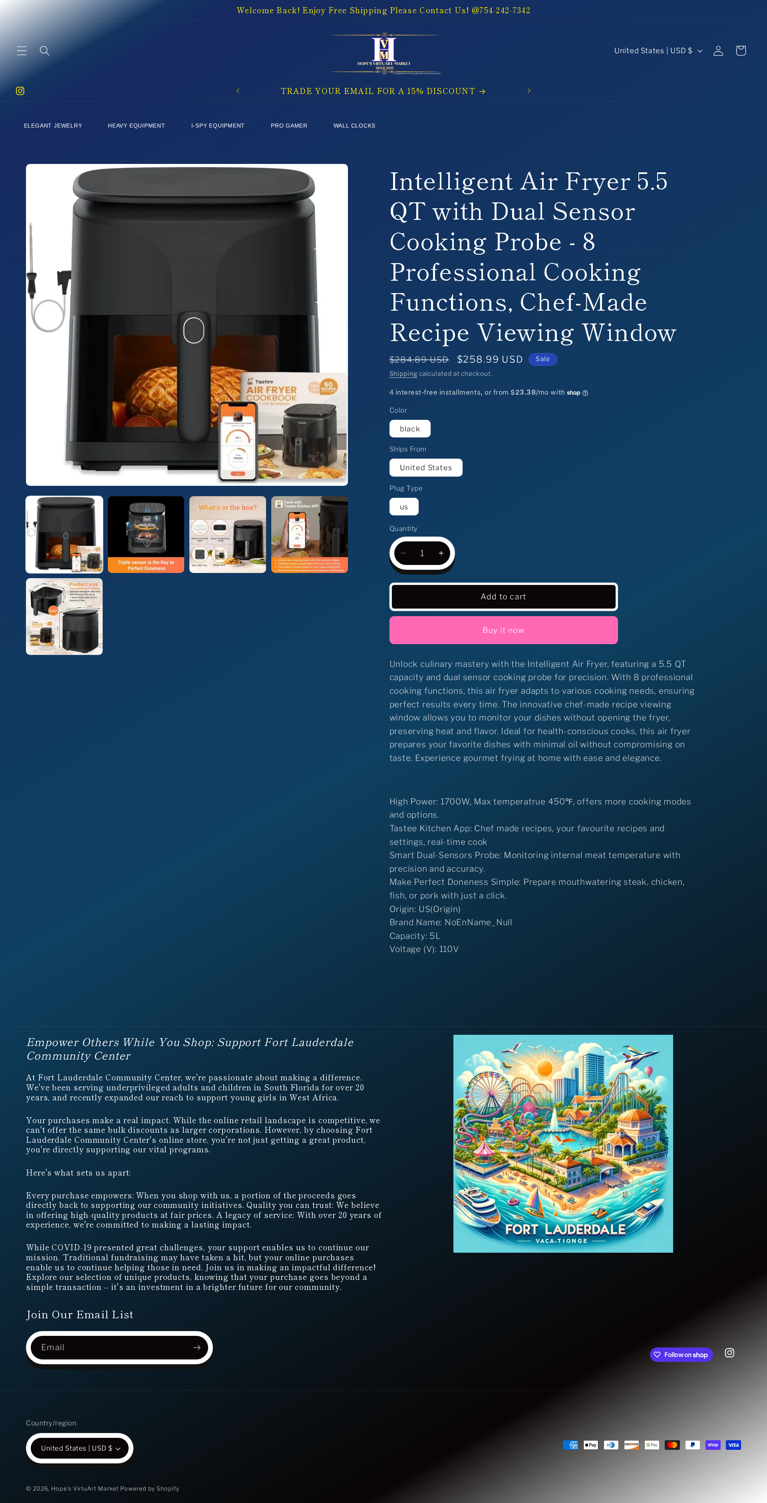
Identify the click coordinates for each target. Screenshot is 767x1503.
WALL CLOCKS (355, 125)
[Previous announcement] (237, 91)
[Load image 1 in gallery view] (64, 534)
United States (426, 467)
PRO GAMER (289, 125)
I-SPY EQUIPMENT (218, 125)
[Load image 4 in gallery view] (309, 534)
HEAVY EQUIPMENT (136, 125)
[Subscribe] (196, 1347)
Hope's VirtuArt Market (85, 1488)
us (404, 506)
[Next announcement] (529, 91)
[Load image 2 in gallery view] (146, 534)
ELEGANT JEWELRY (53, 125)
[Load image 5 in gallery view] (64, 616)
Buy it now (504, 630)
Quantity (403, 529)
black (410, 428)
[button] (21, 50)
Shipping (403, 373)
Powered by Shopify (149, 1488)
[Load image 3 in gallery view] (227, 534)
